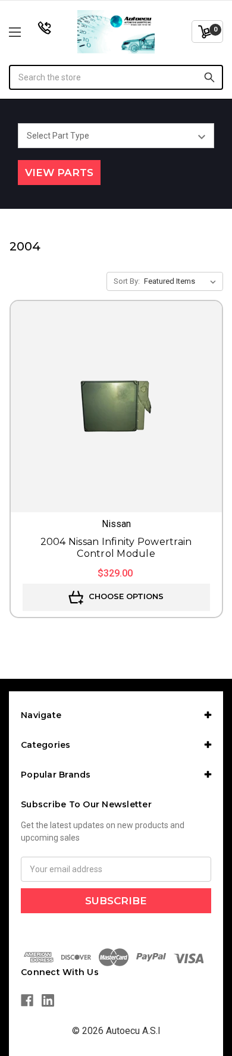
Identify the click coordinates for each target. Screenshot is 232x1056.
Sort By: (127, 281)
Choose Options (125, 596)
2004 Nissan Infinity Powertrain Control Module (116, 547)
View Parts (59, 172)
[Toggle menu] (30, 31)
